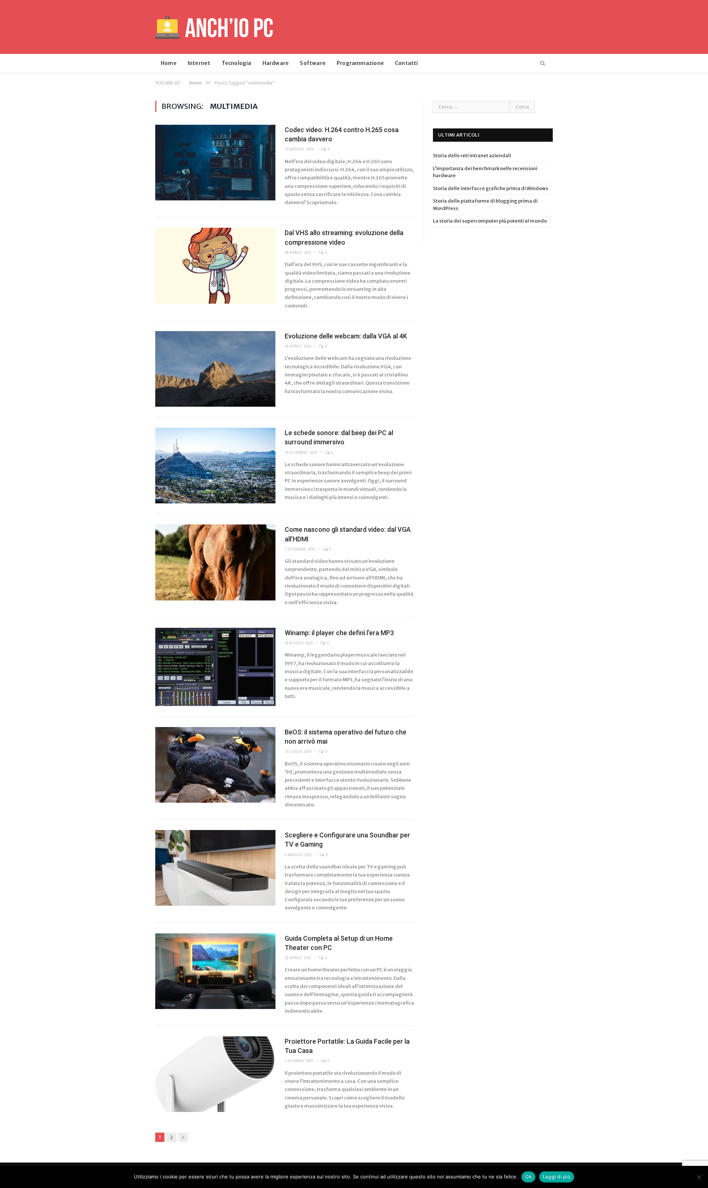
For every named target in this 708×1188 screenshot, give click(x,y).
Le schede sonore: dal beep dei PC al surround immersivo (339, 437)
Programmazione (360, 63)
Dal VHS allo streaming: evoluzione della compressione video (344, 237)
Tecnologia (236, 63)
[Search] (542, 63)
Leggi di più (556, 1177)
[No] (698, 1177)
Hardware (276, 63)
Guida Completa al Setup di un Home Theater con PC (339, 942)
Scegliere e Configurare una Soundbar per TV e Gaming (347, 839)
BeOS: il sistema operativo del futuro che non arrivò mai (345, 736)
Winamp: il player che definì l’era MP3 (339, 633)
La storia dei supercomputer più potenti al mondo (490, 221)
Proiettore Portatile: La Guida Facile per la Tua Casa (347, 1045)
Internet (199, 63)
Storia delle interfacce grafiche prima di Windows (490, 188)
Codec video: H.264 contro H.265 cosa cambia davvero (342, 134)
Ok (528, 1177)
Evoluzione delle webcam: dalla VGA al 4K (346, 336)
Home (169, 63)
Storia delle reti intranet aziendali (472, 155)
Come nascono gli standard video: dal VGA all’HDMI (348, 534)
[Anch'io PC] (214, 26)
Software (313, 63)
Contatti (406, 63)
